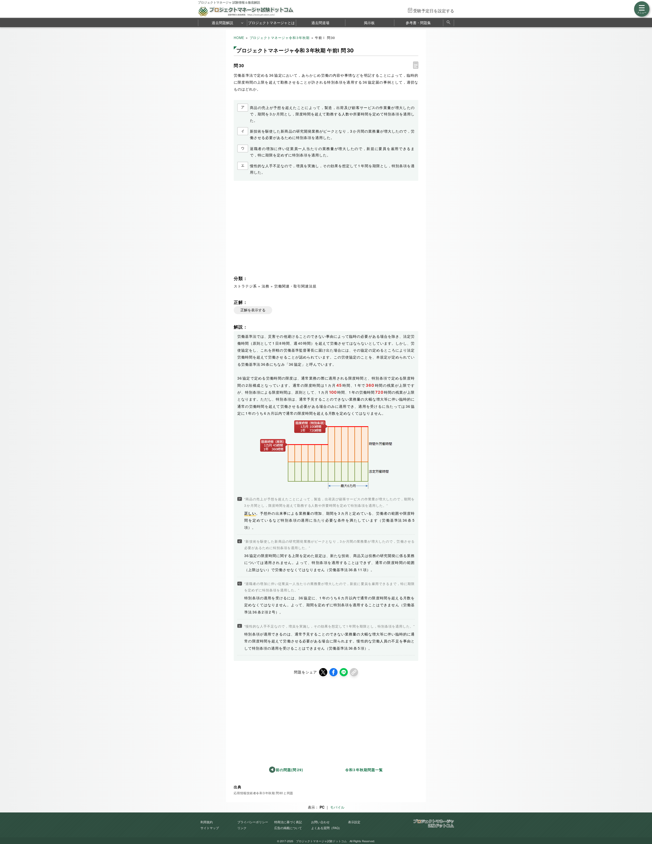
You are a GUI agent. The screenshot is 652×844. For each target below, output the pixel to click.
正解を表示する (253, 310)
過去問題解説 (222, 22)
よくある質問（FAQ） (326, 828)
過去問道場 (320, 22)
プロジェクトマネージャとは (271, 22)
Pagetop (642, 825)
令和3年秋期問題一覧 (364, 769)
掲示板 (369, 22)
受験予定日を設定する (433, 11)
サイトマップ (209, 828)
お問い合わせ (320, 822)
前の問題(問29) (289, 769)
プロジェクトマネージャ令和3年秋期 (280, 37)
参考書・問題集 (418, 22)
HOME (239, 37)
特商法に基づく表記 (288, 822)
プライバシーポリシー (252, 822)
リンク (242, 828)
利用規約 (206, 822)
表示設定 (354, 822)
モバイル (337, 807)
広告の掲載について (288, 828)
